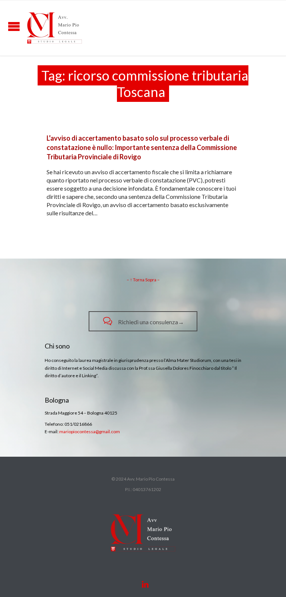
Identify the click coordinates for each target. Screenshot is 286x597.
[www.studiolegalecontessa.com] (54, 28)
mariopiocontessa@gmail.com (89, 431)
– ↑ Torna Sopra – (143, 279)
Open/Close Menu (14, 26)
